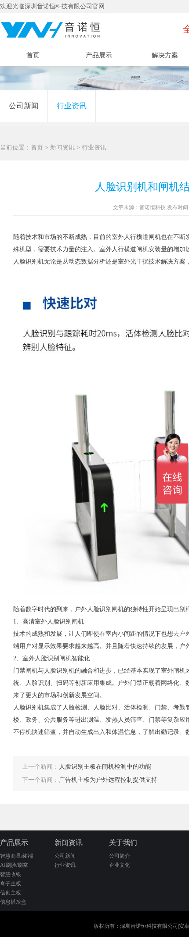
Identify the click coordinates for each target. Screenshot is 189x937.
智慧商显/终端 (16, 856)
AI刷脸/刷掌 (14, 865)
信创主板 (10, 893)
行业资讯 (72, 106)
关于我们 (123, 842)
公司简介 (119, 856)
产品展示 (99, 55)
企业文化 (119, 865)
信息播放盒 (13, 902)
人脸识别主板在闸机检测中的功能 (105, 766)
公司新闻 (24, 106)
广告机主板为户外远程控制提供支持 (108, 780)
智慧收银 (10, 874)
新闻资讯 (62, 147)
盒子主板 (10, 883)
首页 (33, 55)
